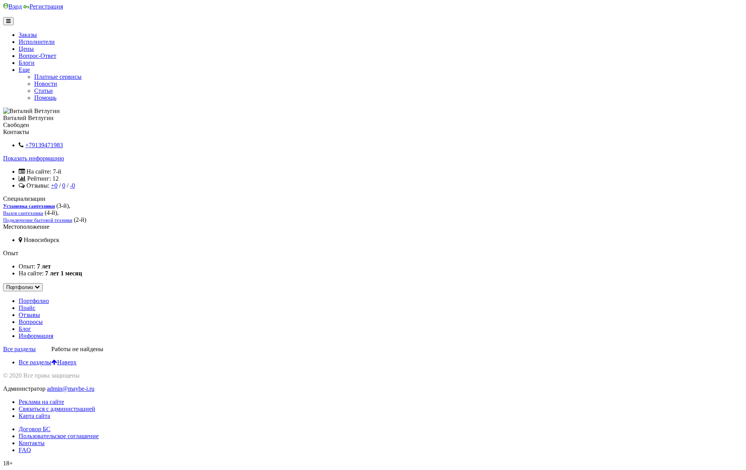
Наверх (67, 362)
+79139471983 (44, 145)
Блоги (27, 62)
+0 (54, 185)
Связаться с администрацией (57, 409)
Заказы (28, 34)
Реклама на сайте (41, 402)
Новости (45, 83)
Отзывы (29, 315)
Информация (36, 335)
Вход (15, 6)
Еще (24, 69)
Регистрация (46, 6)
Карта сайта (34, 416)
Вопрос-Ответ (37, 55)
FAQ (25, 450)
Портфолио (34, 301)
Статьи (43, 90)
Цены (26, 48)
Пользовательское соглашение (59, 436)
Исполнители (37, 41)
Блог (25, 329)
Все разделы (35, 362)
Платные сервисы (58, 76)
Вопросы (31, 322)
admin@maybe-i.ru (70, 388)
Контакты (32, 443)
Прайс (27, 308)
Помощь (45, 97)
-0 (72, 185)
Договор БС (35, 429)
